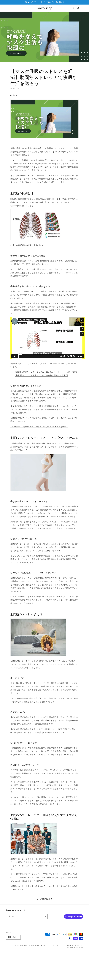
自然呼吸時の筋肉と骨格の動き (29, 245)
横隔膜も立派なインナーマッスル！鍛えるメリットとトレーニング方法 (46, 372)
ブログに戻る (46, 898)
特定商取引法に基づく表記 (75, 947)
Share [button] (15, 95)
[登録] (44, 916)
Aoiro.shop (23, 945)
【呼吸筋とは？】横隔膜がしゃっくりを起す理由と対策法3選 (41, 375)
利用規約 (70, 945)
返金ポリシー (45, 945)
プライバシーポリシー (58, 945)
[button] (4, 8)
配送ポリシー (79, 945)
